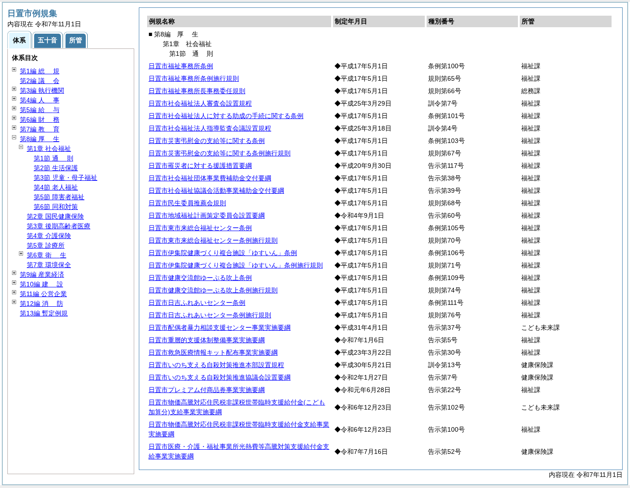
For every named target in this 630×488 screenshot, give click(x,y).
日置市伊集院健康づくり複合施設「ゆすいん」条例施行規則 (236, 265)
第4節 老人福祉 (56, 187)
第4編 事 (39, 100)
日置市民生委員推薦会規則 (187, 203)
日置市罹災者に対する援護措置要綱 (200, 165)
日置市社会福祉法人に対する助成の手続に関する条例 (226, 115)
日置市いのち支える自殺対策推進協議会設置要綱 (220, 377)
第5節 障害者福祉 (59, 197)
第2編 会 (39, 80)
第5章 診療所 (46, 245)
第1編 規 (39, 71)
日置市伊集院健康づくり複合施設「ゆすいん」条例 (223, 252)
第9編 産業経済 (42, 274)
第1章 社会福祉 (49, 148)
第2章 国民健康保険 (55, 216)
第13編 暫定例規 (44, 313)
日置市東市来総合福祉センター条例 (200, 228)
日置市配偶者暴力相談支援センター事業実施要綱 (220, 327)
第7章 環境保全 (49, 264)
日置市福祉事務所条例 (181, 66)
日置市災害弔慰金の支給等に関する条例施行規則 (220, 153)
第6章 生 (46, 255)
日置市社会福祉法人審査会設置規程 (200, 103)
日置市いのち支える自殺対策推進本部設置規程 (216, 365)
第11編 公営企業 (43, 294)
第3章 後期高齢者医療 (58, 226)
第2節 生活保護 (56, 168)
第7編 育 (39, 129)
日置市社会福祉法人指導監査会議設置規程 (210, 128)
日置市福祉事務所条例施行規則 (194, 78)
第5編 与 (39, 109)
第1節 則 (53, 158)
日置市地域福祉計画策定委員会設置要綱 (207, 215)
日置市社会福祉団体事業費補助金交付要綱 (210, 178)
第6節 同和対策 (56, 206)
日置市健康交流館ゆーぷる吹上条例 (200, 277)
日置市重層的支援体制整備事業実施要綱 (207, 340)
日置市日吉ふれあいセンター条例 (197, 302)
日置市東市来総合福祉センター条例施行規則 (213, 240)
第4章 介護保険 (49, 235)
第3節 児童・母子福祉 (65, 177)
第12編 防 (41, 303)
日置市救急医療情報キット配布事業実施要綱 (213, 352)
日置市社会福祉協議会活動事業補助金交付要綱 (216, 190)
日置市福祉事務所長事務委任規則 (197, 91)
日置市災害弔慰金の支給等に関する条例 (207, 140)
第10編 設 (41, 284)
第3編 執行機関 (42, 90)
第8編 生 (39, 139)
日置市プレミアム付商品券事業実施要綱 (207, 389)
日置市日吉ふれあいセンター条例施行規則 (210, 315)
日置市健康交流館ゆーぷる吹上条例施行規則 (213, 290)
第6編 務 (39, 119)
